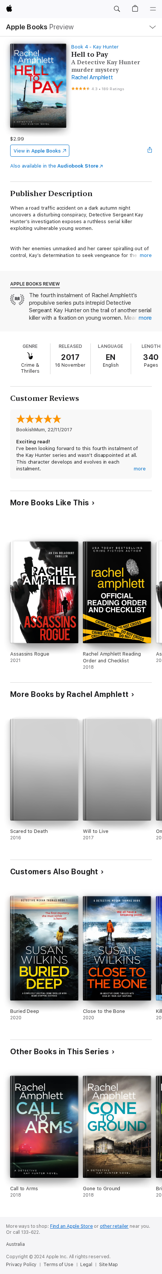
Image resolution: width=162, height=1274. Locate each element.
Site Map (108, 1264)
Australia (15, 1244)
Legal (86, 1264)
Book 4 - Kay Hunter (95, 47)
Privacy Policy (21, 1264)
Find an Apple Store (71, 1226)
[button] (117, 9)
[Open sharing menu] (149, 150)
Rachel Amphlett (92, 77)
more (146, 255)
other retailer (114, 1226)
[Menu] (153, 9)
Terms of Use (58, 1264)
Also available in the (54, 166)
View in (37, 151)
